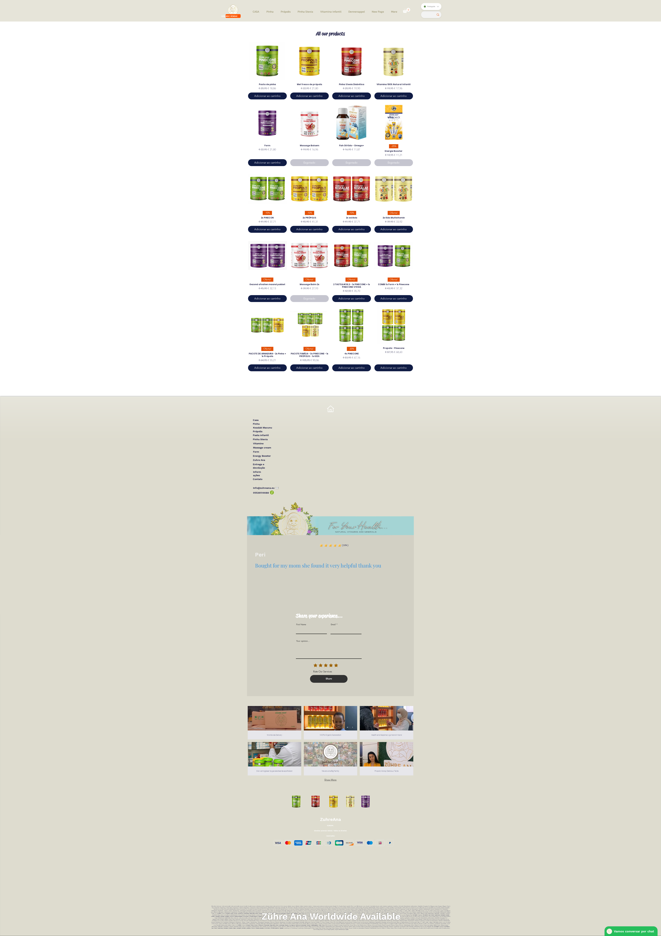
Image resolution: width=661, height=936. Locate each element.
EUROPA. (330, 825)
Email (333, 624)
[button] (406, 10)
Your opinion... (303, 641)
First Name (301, 624)
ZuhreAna (330, 819)
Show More (330, 779)
